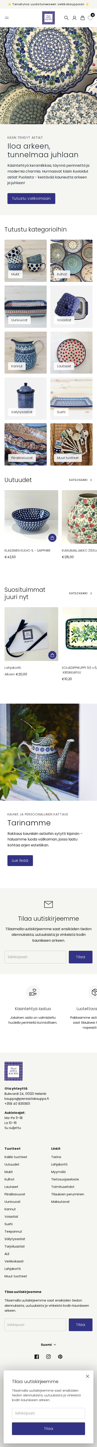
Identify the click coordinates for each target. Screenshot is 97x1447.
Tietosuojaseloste (65, 1179)
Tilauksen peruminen (67, 1194)
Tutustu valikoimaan (31, 198)
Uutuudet (12, 1164)
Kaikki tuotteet (16, 1157)
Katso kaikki (78, 480)
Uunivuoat (13, 1201)
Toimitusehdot (62, 1187)
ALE (7, 1254)
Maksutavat (60, 1201)
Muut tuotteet (16, 1276)
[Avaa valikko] (7, 18)
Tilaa (48, 1428)
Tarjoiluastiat (15, 1246)
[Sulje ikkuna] (87, 1376)
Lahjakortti (13, 667)
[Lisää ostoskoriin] (52, 538)
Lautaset (11, 1187)
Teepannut (13, 1231)
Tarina (56, 1157)
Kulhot (9, 1179)
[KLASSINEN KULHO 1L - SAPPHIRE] (31, 517)
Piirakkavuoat (15, 1194)
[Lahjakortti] (31, 634)
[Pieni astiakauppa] (48, 17)
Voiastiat (11, 1216)
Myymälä (58, 1172)
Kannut (10, 1209)
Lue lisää (20, 860)
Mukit (9, 1172)
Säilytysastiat (15, 1239)
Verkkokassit (14, 1261)
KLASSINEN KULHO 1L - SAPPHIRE (28, 550)
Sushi (9, 1224)
